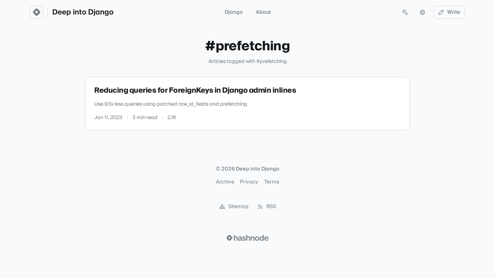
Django (234, 12)
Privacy (249, 182)
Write (453, 12)
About (263, 12)
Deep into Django (82, 12)
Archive (225, 182)
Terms (271, 182)
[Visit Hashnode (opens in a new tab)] (247, 238)
